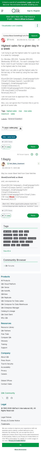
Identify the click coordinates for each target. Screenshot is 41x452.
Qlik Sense (5, 287)
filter (20, 235)
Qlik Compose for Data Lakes (12, 301)
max (20, 111)
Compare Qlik (6, 337)
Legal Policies (6, 417)
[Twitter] (2, 398)
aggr (13, 245)
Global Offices (6, 380)
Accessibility (5, 367)
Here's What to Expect (24, 19)
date (20, 231)
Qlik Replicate (6, 297)
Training (4, 344)
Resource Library (7, 327)
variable (6, 245)
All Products (5, 280)
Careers (4, 374)
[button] (38, 39)
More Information (20, 449)
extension (25, 245)
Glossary (4, 341)
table (15, 238)
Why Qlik (4, 318)
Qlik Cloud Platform (8, 284)
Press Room (5, 360)
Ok (20, 445)
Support (4, 348)
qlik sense (7, 231)
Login (29, 2)
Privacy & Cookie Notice (10, 421)
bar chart (29, 242)
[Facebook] (11, 398)
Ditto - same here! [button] (9, 137)
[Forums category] (4, 265)
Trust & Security (7, 364)
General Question (15, 119)
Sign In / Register (33, 11)
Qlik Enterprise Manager (10, 308)
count (22, 242)
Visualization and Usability (12, 26)
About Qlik (5, 357)
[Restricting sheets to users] (36, 154)
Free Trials (5, 334)
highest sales (12, 111)
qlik (25, 235)
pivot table (32, 238)
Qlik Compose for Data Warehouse (14, 304)
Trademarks (5, 424)
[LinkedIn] (7, 398)
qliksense (23, 238)
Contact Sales (6, 384)
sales (13, 114)
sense (15, 231)
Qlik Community (8, 393)
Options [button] (37, 25)
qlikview (15, 242)
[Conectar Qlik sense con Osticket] (33, 154)
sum (18, 245)
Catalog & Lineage (8, 311)
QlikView (4, 294)
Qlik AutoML (5, 291)
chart (15, 235)
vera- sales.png (10, 128)
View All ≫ (7, 251)
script (26, 231)
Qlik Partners (6, 331)
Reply (33, 147)
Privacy (4, 370)
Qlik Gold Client (7, 314)
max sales (28, 111)
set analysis (8, 238)
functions (7, 242)
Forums (11, 266)
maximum (5, 114)
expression (8, 235)
